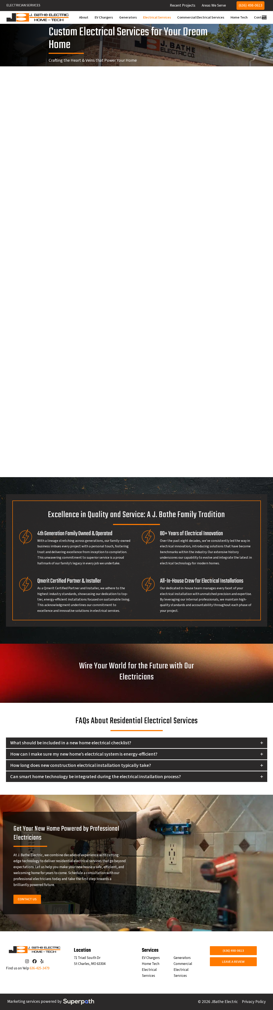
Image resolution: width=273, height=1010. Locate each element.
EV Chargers (151, 957)
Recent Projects (182, 5)
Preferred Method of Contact (40, 288)
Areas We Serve (214, 5)
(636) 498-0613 (250, 5)
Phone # (65, 235)
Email (22, 235)
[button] (264, 17)
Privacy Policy (254, 1002)
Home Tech (150, 963)
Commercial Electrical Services (183, 969)
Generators (182, 957)
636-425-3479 (39, 968)
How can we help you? (34, 255)
